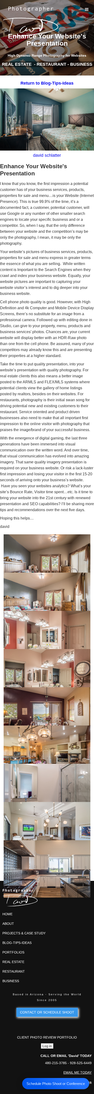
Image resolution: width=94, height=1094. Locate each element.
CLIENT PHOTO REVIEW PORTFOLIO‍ (47, 1037)
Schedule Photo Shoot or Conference (56, 1084)
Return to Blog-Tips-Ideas (47, 83)
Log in (47, 1046)
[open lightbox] (47, 551)
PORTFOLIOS (13, 952)
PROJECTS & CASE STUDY (24, 933)
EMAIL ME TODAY (77, 1072)
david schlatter (47, 155)
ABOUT (8, 924)
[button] (87, 9)
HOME (7, 914)
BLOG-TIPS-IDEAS (17, 943)
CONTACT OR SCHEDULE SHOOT (47, 1012)
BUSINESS (10, 981)
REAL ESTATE (13, 962)
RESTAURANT (13, 971)
